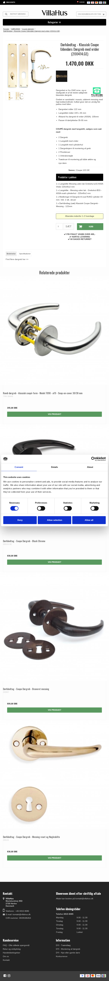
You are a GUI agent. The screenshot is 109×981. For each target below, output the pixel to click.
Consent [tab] (19, 467)
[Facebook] (5, 975)
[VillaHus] (54, 12)
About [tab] (90, 467)
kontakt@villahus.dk (22, 914)
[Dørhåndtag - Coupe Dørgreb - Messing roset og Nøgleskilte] (54, 774)
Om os (6, 956)
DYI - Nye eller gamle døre (68, 953)
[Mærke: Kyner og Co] (63, 78)
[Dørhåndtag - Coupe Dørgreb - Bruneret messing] (54, 626)
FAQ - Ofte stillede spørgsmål (16, 945)
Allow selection (54, 520)
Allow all (89, 520)
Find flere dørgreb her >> (17, 259)
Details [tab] (54, 467)
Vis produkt (54, 414)
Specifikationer (25, 254)
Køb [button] (91, 226)
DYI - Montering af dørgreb (68, 949)
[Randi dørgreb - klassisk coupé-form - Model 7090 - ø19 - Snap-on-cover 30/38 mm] (54, 330)
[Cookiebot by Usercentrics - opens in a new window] (93, 459)
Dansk (82, 2)
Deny (20, 520)
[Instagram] (9, 975)
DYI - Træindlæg (63, 945)
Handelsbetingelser (11, 953)
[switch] (41, 508)
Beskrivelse (11, 254)
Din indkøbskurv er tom (89, 14)
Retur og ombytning (12, 949)
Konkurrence (61, 956)
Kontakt (6, 960)
